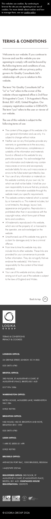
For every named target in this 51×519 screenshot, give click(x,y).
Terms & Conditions (14, 336)
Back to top (35, 299)
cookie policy (29, 12)
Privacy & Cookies (12, 339)
